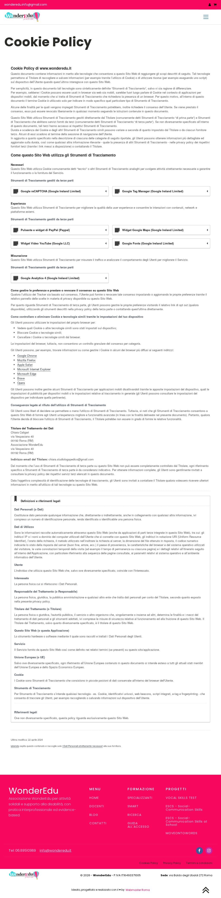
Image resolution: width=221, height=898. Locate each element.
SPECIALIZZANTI (140, 797)
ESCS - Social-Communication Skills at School (186, 821)
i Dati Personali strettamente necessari (82, 746)
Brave (21, 378)
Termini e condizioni (199, 863)
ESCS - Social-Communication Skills (184, 808)
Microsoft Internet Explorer (34, 369)
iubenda (15, 746)
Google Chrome (27, 356)
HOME (94, 797)
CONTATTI (97, 823)
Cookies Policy (148, 863)
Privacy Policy (172, 863)
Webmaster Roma (138, 890)
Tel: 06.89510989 (22, 850)
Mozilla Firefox (26, 360)
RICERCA (134, 815)
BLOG (93, 815)
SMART (133, 806)
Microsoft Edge (26, 374)
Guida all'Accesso (138, 825)
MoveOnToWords (181, 833)
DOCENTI (96, 806)
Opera (21, 383)
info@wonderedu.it (55, 850)
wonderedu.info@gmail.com (25, 5)
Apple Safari (25, 365)
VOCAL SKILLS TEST (181, 797)
